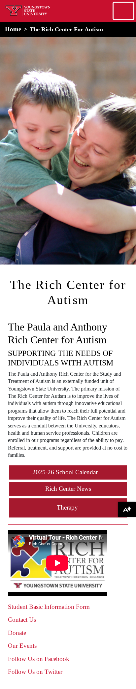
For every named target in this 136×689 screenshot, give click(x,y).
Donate (17, 632)
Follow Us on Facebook (38, 658)
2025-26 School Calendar (65, 472)
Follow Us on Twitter (35, 671)
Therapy (67, 507)
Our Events (22, 645)
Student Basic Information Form (49, 606)
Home (13, 29)
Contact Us (22, 619)
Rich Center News (68, 488)
